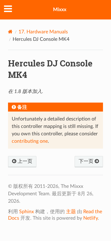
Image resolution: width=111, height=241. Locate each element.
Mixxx (59, 9)
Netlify (90, 218)
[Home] (10, 31)
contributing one (30, 141)
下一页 (87, 161)
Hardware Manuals (43, 31)
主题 (71, 211)
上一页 (24, 161)
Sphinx (26, 211)
